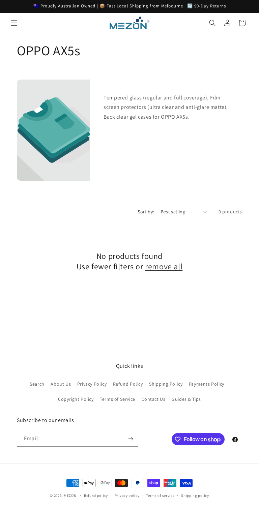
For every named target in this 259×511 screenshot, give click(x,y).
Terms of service (160, 495)
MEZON (70, 495)
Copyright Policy (76, 399)
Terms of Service (117, 399)
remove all (163, 266)
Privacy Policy (92, 384)
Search (37, 384)
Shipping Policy (165, 384)
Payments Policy (206, 384)
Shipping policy (195, 495)
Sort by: (146, 212)
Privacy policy (127, 495)
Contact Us (154, 399)
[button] (14, 23)
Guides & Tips (186, 399)
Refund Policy (128, 384)
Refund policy (96, 495)
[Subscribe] (130, 439)
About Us (61, 384)
